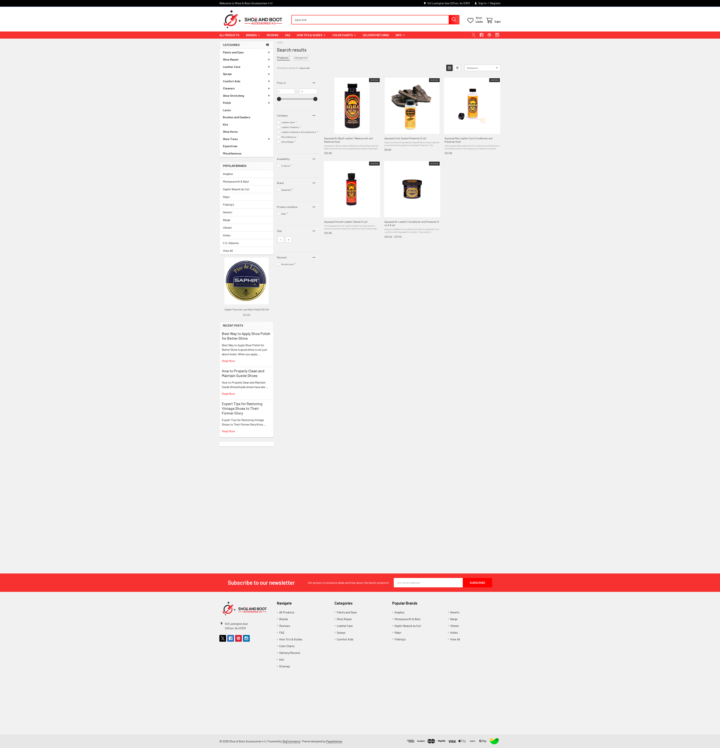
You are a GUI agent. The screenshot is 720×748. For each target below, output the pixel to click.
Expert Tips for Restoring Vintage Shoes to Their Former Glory (242, 408)
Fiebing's (228, 204)
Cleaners (229, 88)
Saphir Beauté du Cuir (236, 189)
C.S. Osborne (231, 243)
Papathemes (334, 741)
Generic (227, 212)
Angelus (228, 173)
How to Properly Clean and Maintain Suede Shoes (243, 373)
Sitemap (284, 666)
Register (495, 3)
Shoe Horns (230, 131)
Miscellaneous (232, 153)
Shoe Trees (230, 139)
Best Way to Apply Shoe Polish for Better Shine (246, 335)
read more (228, 361)
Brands (251, 35)
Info (399, 35)
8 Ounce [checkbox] (289, 240)
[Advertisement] (246, 502)
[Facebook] (481, 34)
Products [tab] (283, 57)
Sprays (227, 74)
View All (228, 250)
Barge (226, 220)
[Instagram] (497, 34)
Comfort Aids (231, 81)
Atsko (227, 235)
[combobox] (375, 19)
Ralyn (226, 197)
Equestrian (230, 146)
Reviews (272, 35)
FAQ (287, 35)
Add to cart (351, 130)
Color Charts (342, 35)
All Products (229, 35)
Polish (227, 102)
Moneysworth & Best (236, 181)
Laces (227, 110)
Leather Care (231, 66)
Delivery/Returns (376, 35)
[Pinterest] (489, 34)
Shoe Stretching (233, 95)
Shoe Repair (231, 59)
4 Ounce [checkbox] (281, 240)
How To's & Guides (309, 35)
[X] (473, 34)
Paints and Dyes (233, 52)
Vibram (227, 227)
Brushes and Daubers (236, 117)
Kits (225, 124)
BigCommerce (291, 741)
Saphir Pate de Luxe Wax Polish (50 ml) (246, 309)
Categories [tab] (301, 57)
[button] (449, 68)
